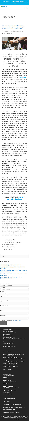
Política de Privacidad (8, 343)
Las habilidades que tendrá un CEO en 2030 (10, 265)
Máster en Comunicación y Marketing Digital (13, 361)
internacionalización (8, 247)
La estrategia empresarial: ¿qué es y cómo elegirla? (13, 26)
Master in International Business (10, 357)
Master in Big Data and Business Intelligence (13, 354)
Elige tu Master (4, 296)
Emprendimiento (9, 240)
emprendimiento (9, 242)
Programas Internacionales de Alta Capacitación (14, 338)
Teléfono (2, 287)
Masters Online (6, 334)
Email (2, 291)
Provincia (2, 315)
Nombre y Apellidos (5, 283)
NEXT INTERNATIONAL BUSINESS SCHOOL (12, 404)
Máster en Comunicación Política (10, 363)
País (1, 310)
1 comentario (8, 249)
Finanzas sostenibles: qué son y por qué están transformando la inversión (11, 278)
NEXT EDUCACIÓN (7, 401)
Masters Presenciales (8, 331)
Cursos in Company (7, 335)
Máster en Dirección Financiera (10, 366)
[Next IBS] (4, 8)
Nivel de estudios (4, 305)
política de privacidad (16, 320)
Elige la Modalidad (5, 301)
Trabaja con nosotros (8, 342)
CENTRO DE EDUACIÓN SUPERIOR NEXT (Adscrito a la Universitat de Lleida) (14, 408)
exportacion (14, 244)
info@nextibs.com (17, 1)
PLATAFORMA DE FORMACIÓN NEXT (11, 412)
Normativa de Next (7, 345)
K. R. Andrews (22, 77)
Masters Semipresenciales (9, 332)
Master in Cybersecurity (8, 365)
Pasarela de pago (7, 369)
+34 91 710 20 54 (6, 1)
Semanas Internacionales (9, 337)
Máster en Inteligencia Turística (10, 355)
